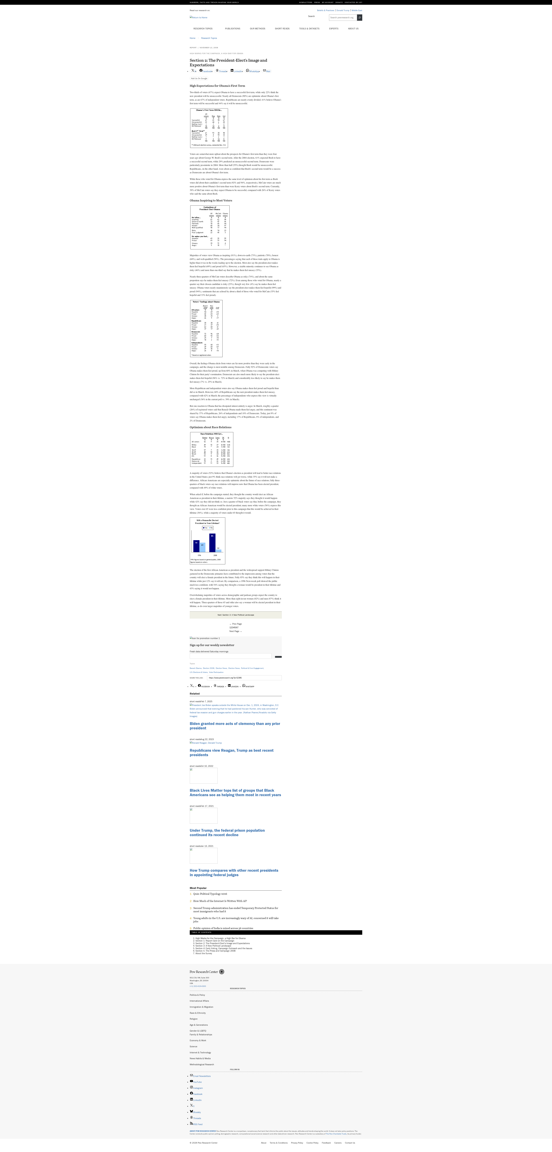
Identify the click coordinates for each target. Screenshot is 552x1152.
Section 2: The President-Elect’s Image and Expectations (222, 943)
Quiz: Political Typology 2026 (210, 894)
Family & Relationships (201, 1034)
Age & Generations (199, 1024)
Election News (221, 668)
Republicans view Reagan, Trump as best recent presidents (232, 752)
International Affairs (199, 1000)
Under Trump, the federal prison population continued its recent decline (227, 832)
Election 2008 (208, 668)
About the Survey (203, 953)
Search (311, 16)
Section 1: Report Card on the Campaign (214, 940)
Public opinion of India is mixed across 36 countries (223, 928)
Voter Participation (216, 672)
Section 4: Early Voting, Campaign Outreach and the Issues (223, 948)
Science (193, 1046)
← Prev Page (235, 623)
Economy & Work (198, 1040)
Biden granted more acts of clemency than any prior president (235, 725)
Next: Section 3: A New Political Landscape (236, 615)
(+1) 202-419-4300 (198, 986)
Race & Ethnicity (198, 1012)
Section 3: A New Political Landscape (213, 945)
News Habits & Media (200, 1058)
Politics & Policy (197, 994)
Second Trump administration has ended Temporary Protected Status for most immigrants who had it (235, 909)
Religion (194, 1018)
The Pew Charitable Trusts (336, 1134)
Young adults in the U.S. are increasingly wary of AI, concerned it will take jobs (236, 919)
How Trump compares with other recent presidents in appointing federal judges (234, 872)
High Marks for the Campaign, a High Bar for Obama (216, 53)
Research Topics (203, 28)
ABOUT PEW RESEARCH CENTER (203, 1131)
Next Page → (235, 631)
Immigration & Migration (201, 1006)
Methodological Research (202, 1064)
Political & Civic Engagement (252, 668)
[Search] (359, 17)
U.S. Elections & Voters (199, 672)
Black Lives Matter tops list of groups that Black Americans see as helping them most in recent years (235, 792)
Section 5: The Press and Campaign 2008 (215, 950)
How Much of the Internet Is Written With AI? (220, 901)
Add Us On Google (199, 78)
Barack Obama (196, 668)
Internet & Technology (200, 1052)
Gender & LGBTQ (198, 1030)
